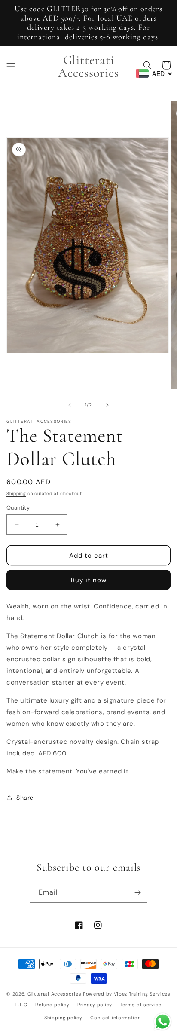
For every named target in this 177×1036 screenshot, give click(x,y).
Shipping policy (63, 1018)
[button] (10, 66)
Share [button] (25, 797)
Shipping (16, 493)
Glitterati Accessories (54, 994)
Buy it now (89, 580)
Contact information (115, 1018)
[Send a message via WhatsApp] (163, 1022)
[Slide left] (69, 405)
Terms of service (141, 1005)
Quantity (18, 507)
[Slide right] (107, 405)
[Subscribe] (137, 893)
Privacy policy (94, 1005)
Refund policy (52, 1005)
